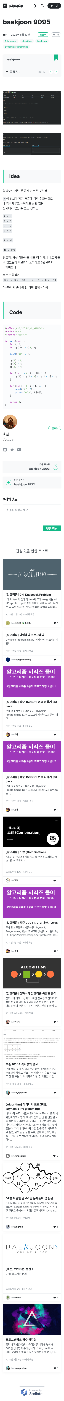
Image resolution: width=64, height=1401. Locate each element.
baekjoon (42, 41)
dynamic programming (16, 46)
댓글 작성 (52, 528)
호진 (5, 34)
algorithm (27, 41)
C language (10, 41)
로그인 (54, 6)
